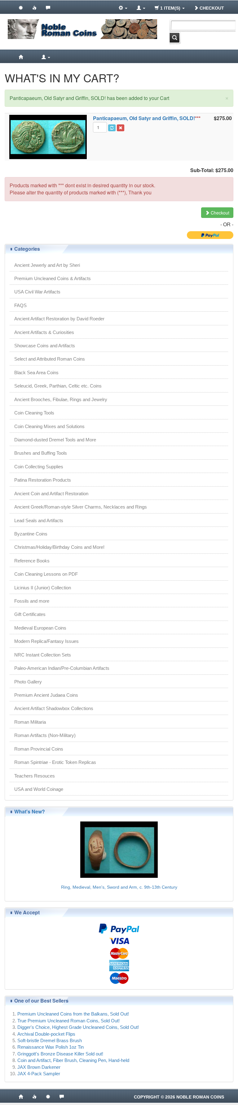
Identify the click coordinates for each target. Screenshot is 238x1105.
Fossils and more (31, 601)
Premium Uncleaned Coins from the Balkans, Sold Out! (73, 1013)
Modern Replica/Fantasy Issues (46, 641)
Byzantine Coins (30, 533)
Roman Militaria (30, 722)
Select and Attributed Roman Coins (49, 359)
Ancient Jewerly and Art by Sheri (47, 265)
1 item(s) (170, 8)
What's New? (29, 811)
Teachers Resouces (34, 775)
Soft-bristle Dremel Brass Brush (49, 1040)
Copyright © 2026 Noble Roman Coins (179, 1096)
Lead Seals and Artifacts (38, 520)
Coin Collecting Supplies (38, 466)
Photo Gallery (28, 681)
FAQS (20, 305)
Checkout (211, 8)
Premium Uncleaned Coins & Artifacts (52, 278)
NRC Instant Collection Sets (42, 654)
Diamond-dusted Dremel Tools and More (55, 439)
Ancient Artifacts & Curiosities (44, 332)
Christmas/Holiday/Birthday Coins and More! (59, 547)
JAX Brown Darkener (38, 1067)
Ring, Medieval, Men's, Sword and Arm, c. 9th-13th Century (119, 887)
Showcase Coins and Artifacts (44, 345)
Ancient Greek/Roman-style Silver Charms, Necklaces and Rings (80, 506)
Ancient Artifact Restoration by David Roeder (59, 318)
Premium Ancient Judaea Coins (46, 695)
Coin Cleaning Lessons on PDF (46, 574)
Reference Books (32, 560)
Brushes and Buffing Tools (40, 453)
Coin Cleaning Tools (34, 412)
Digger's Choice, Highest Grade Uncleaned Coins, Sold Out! (78, 1027)
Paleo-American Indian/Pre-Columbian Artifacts (61, 668)
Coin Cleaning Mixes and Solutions (49, 426)
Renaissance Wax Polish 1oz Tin (50, 1047)
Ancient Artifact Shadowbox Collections (53, 708)
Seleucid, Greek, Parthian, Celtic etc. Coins (58, 385)
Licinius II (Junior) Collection (42, 587)
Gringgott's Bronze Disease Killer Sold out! (60, 1053)
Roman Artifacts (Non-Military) (45, 735)
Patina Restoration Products (42, 480)
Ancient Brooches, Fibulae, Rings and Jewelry (60, 399)
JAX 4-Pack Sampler (38, 1073)
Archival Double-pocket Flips (46, 1034)
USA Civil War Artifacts (37, 291)
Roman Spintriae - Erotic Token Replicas (55, 762)
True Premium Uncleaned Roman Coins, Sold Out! (68, 1020)
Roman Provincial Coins (38, 749)
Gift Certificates (30, 614)
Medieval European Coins (40, 627)
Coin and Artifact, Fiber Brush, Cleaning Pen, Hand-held (73, 1060)
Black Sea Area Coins (36, 372)
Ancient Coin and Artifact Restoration (51, 493)
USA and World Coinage (38, 789)
